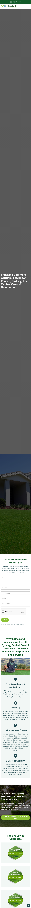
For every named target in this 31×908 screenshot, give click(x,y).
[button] (29, 7)
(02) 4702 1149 (16, 2)
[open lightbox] (15, 666)
